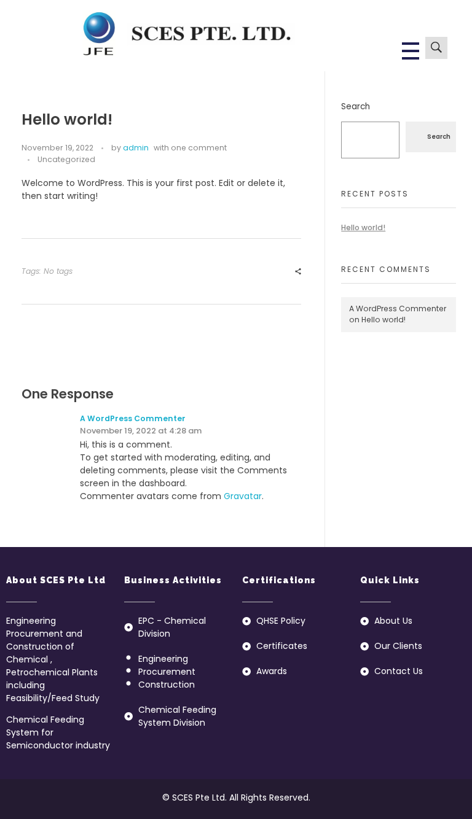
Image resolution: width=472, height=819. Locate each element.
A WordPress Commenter (133, 418)
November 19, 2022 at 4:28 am (141, 431)
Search (355, 106)
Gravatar (243, 496)
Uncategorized (66, 159)
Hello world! (363, 227)
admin (136, 147)
